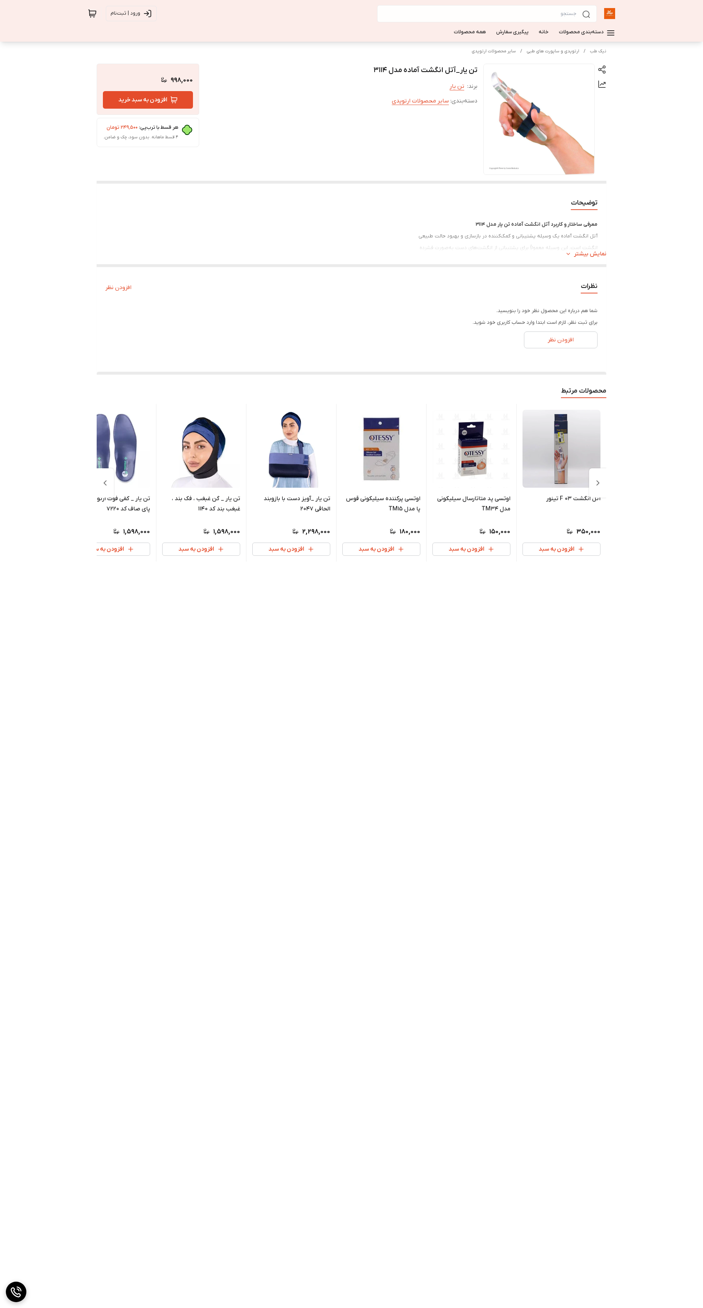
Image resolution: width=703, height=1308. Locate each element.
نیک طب (598, 51)
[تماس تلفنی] (16, 1292)
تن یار (457, 86)
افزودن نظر (118, 287)
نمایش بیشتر (590, 254)
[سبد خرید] (92, 13)
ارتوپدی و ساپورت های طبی (553, 51)
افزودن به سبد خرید (142, 100)
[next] (105, 483)
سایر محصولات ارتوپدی (494, 51)
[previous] (598, 483)
